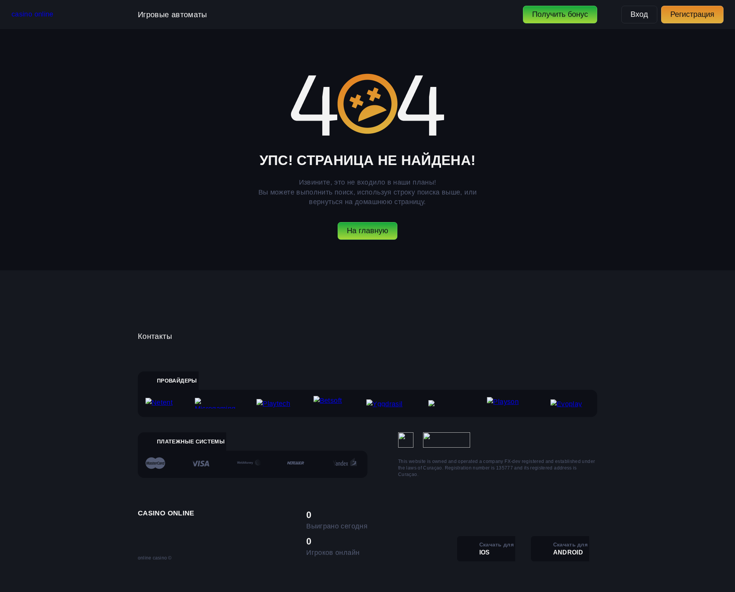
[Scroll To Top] (614, 569)
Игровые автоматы (172, 14)
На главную (367, 230)
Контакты (155, 336)
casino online (32, 14)
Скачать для (496, 548)
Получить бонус (560, 14)
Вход (639, 14)
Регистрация (692, 14)
